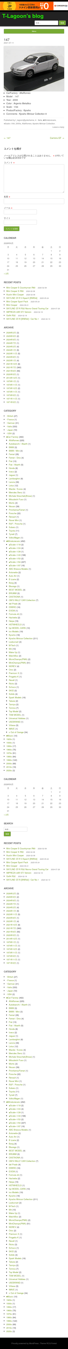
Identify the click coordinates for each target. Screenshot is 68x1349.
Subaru (12, 527)
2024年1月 (11, 349)
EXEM (12, 610)
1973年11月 (11, 391)
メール (8, 207)
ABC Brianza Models (18, 568)
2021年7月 (11, 367)
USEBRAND (14, 721)
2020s (9, 770)
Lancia (12, 481)
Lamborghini (14, 478)
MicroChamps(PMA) (18, 659)
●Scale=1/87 (15, 565)
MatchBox (13, 655)
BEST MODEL (15, 589)
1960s (9, 749)
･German (10, 422)
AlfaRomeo (27, 123)
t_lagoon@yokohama (24, 120)
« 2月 (6, 273)
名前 (7, 196)
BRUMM (13, 593)
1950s (9, 746)
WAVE (12, 728)
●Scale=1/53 (15, 558)
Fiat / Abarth (14, 464)
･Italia (39, 120)
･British (9, 415)
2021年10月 (11, 363)
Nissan (12, 506)
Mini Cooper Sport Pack (17, 301)
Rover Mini (14, 520)
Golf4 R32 (10, 315)
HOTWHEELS (15, 624)
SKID (11, 690)
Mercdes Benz (15, 492)
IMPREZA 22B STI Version (18, 311)
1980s (9, 756)
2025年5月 (11, 336)
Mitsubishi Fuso (16, 499)
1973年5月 (11, 395)
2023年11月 (11, 353)
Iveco (11, 471)
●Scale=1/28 (15, 551)
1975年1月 (11, 381)
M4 (10, 648)
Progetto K (14, 676)
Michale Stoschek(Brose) (20, 495)
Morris (12, 502)
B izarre (12, 579)
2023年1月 (11, 360)
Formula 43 (14, 614)
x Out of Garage (16, 732)
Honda (12, 468)
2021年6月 (11, 370)
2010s (9, 766)
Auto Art (12, 575)
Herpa (11, 620)
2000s (18, 123)
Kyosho (12, 634)
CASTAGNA (14, 596)
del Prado (13, 603)
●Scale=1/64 (9, 123)
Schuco (12, 686)
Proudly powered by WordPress (25, 1343)
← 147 (7, 137)
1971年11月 (11, 398)
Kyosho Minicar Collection (44, 123)
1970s (9, 752)
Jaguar (12, 475)
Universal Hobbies (17, 718)
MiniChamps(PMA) (17, 662)
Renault (12, 516)
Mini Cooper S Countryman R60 (20, 287)
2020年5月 (11, 374)
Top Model (13, 711)
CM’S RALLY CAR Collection (22, 600)
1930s (9, 742)
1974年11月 (11, 384)
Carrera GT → (57, 137)
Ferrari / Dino (15, 457)
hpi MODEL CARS (17, 627)
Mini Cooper (11, 304)
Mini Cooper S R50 (15, 291)
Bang (11, 582)
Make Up (13, 652)
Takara (12, 700)
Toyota (12, 530)
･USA (9, 433)
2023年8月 (11, 356)
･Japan (9, 429)
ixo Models (14, 631)
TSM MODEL (15, 714)
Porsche (12, 513)
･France (10, 419)
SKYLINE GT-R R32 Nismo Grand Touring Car (27, 308)
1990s (9, 759)
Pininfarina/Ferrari (17, 509)
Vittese (12, 725)
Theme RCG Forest (48, 1343)
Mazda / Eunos (16, 488)
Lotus (11, 485)
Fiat (10, 461)
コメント (9, 162)
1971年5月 (11, 402)
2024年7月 (11, 342)
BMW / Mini (14, 450)
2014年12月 (11, 377)
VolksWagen (14, 537)
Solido (12, 693)
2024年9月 (11, 339)
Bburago (12, 586)
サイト (7, 218)
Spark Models (15, 697)
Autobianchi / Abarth (18, 443)
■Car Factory (12, 436)
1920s (9, 739)
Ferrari (12, 454)
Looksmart (14, 641)
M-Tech (12, 645)
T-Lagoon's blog (23, 15)
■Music (9, 735)
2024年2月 (11, 346)
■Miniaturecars (49, 120)
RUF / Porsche (15, 523)
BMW (11, 447)
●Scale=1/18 (15, 544)
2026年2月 (11, 332)
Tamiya (12, 704)
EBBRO (12, 607)
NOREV (12, 666)
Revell (12, 680)
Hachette (13, 617)
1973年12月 (11, 388)
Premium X (14, 673)
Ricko (11, 683)
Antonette (13, 572)
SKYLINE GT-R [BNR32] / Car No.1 (22, 318)
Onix (11, 669)
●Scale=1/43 (15, 554)
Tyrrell (11, 534)
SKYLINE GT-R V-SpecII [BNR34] (21, 297)
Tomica (12, 707)
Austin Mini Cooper (15, 294)
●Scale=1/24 (15, 547)
